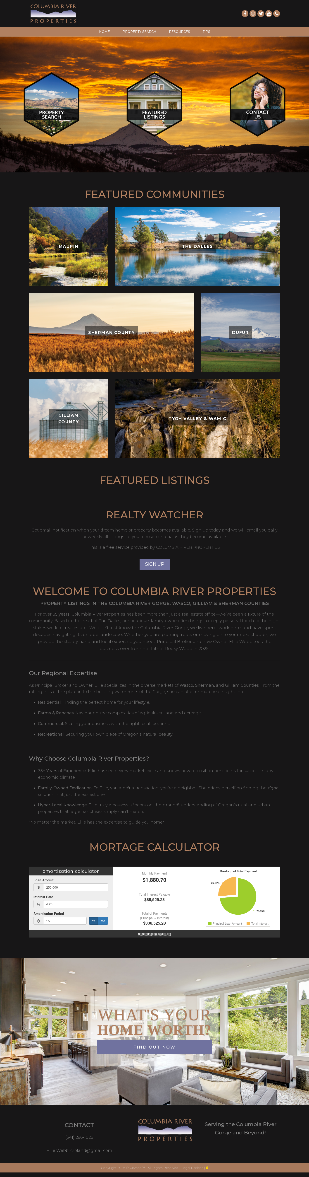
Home (104, 32)
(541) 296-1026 (79, 1137)
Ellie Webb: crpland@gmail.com (79, 1150)
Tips (206, 32)
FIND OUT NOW (154, 1047)
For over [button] (44, 614)
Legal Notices (192, 1168)
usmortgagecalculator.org (154, 933)
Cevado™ (138, 1168)
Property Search (139, 32)
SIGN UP (154, 564)
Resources (179, 32)
